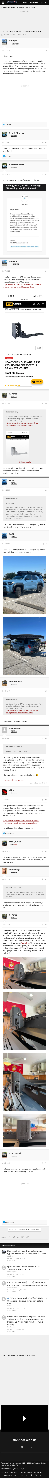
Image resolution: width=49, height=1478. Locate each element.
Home (21, 1475)
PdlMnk (9, 1306)
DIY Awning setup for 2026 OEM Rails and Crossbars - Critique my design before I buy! (27, 1301)
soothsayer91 (12, 1272)
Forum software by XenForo (20, 1463)
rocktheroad (15, 728)
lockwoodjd (14, 869)
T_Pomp (13, 394)
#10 (46, 800)
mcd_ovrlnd (15, 842)
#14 (46, 1163)
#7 (46, 544)
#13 (46, 925)
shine (11, 790)
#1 (46, 50)
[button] (2, 2)
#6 (46, 490)
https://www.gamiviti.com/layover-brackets (21, 820)
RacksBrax (25, 943)
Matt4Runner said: (13, 746)
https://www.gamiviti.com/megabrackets (20, 823)
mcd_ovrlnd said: (12, 887)
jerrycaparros (12, 1287)
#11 (46, 851)
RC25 (11, 480)
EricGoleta (11, 1327)
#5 (46, 404)
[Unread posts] (41, 3)
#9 (46, 738)
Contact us (14, 1472)
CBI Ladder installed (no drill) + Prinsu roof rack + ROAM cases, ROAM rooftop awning (27, 1283)
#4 (46, 271)
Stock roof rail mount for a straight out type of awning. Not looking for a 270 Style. (27, 1252)
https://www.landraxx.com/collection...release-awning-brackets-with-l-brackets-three (22, 285)
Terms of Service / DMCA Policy (31, 1472)
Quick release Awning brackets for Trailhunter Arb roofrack (23, 1268)
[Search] (46, 3)
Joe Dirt (9, 1256)
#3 (46, 174)
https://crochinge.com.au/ (13, 780)
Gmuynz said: (11, 412)
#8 (46, 691)
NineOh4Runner (16, 133)
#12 (46, 879)
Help (15, 1475)
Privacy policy (7, 1475)
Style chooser (6, 1469)
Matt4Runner (15, 681)
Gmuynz (6, 35)
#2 (46, 143)
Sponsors (4, 1472)
